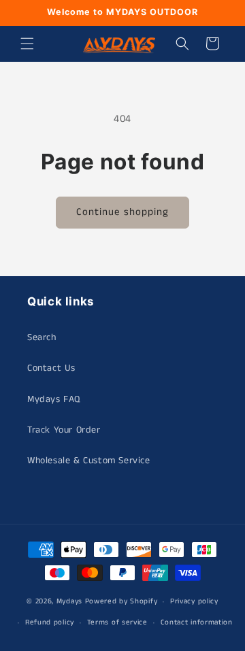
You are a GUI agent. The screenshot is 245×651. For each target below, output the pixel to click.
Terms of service (117, 622)
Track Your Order (64, 430)
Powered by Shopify (121, 601)
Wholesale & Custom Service (88, 460)
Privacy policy (194, 601)
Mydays (69, 601)
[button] (27, 44)
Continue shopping (122, 212)
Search (41, 337)
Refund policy (49, 622)
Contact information (197, 622)
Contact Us (51, 368)
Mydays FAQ (53, 399)
